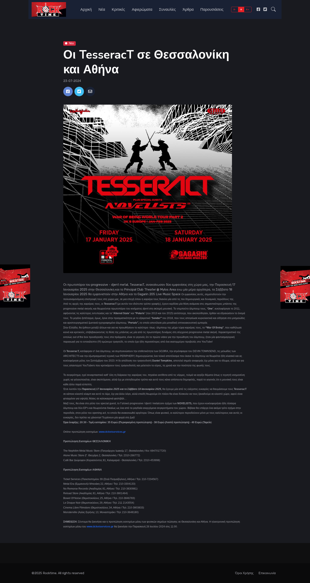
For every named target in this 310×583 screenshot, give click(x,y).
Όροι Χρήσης (244, 573)
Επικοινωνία (267, 573)
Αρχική (86, 9)
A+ (247, 9)
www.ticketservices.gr (112, 431)
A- (234, 9)
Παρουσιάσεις (212, 9)
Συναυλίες (167, 9)
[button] (273, 9)
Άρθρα (188, 9)
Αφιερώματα (142, 9)
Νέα (101, 9)
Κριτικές (118, 9)
